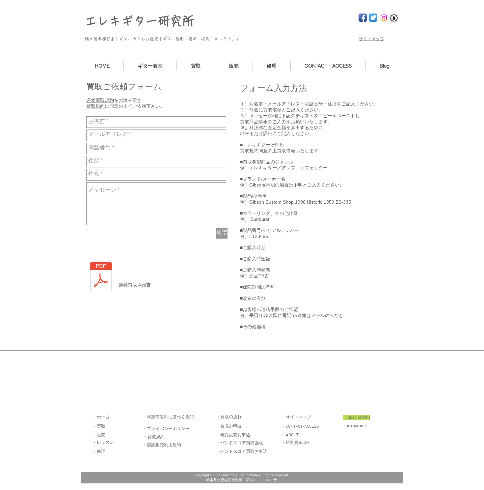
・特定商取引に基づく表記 (168, 417)
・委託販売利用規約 (162, 445)
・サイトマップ (296, 417)
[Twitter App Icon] (373, 18)
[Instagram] (384, 18)
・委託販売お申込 (233, 435)
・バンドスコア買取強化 (239, 443)
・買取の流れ (229, 417)
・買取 (99, 426)
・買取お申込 (229, 426)
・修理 (99, 451)
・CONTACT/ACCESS (300, 426)
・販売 (99, 435)
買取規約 (95, 106)
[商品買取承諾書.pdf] (101, 277)
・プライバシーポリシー (166, 429)
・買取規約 (154, 437)
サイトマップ (371, 39)
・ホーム (101, 417)
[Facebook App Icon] (363, 18)
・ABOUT (290, 435)
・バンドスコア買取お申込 (241, 451)
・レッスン (103, 443)
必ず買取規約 (100, 100)
